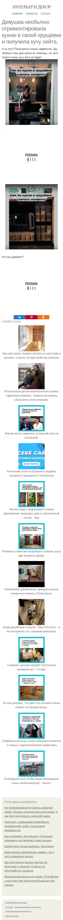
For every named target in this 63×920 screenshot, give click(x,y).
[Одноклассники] (43, 317)
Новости (32, 13)
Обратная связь (12, 916)
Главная (17, 13)
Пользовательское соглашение (28, 907)
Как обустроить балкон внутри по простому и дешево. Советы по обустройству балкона (25, 866)
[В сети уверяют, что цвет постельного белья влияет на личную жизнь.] (31, 699)
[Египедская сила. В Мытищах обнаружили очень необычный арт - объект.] (31, 775)
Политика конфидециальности (18, 911)
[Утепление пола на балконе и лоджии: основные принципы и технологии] (31, 467)
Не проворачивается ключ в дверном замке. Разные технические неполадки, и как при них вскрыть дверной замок (30, 812)
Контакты (9, 907)
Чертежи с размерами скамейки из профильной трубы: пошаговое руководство (26, 826)
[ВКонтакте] (20, 317)
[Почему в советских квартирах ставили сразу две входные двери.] (31, 547)
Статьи (45, 13)
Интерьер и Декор (31, 7)
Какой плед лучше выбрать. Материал (29, 846)
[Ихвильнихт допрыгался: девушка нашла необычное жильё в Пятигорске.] (31, 585)
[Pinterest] (31, 317)
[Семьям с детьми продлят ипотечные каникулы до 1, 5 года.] (31, 661)
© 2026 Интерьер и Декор (16, 902)
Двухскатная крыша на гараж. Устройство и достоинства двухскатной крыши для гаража (31, 880)
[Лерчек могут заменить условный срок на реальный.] (31, 429)
